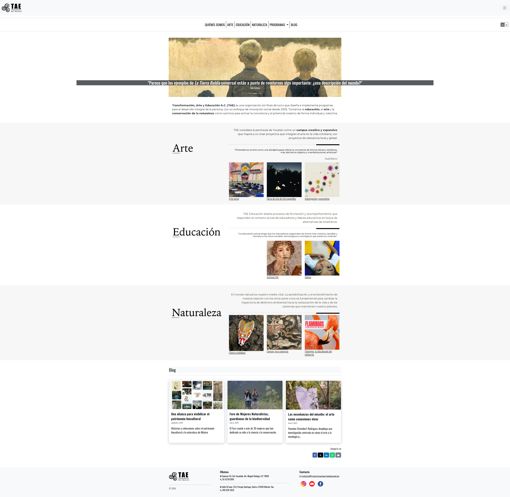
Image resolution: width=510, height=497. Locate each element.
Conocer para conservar (277, 351)
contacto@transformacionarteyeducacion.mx (320, 476)
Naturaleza (259, 24)
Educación (243, 24)
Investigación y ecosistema (317, 199)
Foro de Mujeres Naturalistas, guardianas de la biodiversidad (250, 416)
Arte (230, 24)
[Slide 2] (255, 93)
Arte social (234, 199)
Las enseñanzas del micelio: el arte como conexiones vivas (311, 416)
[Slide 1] (250, 93)
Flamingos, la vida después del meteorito (318, 352)
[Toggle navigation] (504, 7)
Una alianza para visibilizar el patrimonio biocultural (190, 416)
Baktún (308, 277)
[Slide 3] (260, 93)
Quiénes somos (215, 24)
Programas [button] (278, 24)
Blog (294, 24)
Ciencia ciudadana (237, 353)
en (506, 24)
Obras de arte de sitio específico (281, 199)
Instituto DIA (273, 277)
